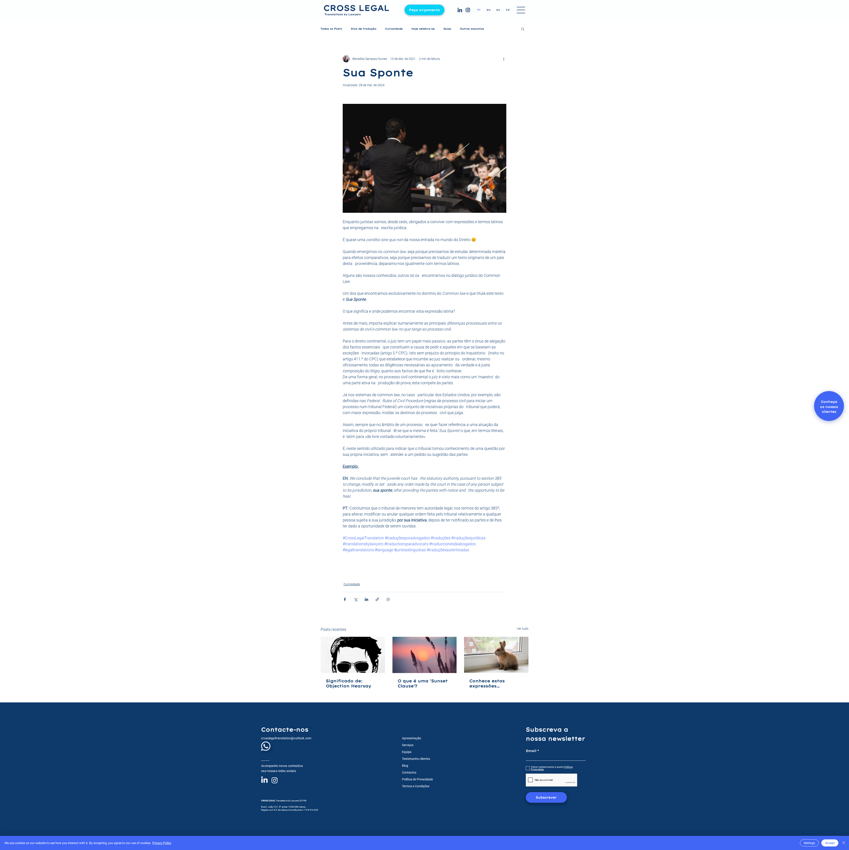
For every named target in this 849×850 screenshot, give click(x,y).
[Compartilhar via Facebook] (345, 599)
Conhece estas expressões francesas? (487, 683)
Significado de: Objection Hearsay (348, 683)
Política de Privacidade (417, 779)
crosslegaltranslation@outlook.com (286, 738)
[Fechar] (843, 842)
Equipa (406, 752)
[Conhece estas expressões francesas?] (496, 655)
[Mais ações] (503, 58)
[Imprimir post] (388, 599)
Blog (405, 765)
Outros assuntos (472, 28)
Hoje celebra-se (423, 28)
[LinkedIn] (264, 780)
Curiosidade (394, 28)
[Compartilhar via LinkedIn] (366, 599)
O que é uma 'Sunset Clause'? (423, 683)
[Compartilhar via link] (377, 599)
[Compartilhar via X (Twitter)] (356, 599)
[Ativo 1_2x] (468, 10)
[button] (521, 10)
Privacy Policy (161, 843)
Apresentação (411, 738)
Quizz (447, 28)
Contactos (409, 772)
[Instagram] (275, 780)
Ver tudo (522, 628)
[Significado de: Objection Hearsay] (353, 655)
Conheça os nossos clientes (829, 407)
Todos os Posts (331, 28)
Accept (830, 843)
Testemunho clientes (416, 759)
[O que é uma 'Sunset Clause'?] (424, 655)
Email (531, 750)
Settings (809, 843)
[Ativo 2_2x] (460, 10)
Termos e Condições (415, 786)
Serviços (407, 745)
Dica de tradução (363, 28)
